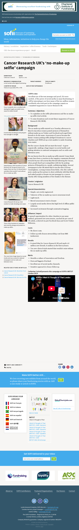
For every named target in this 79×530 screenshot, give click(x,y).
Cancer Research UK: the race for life (15, 277)
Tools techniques (49, 46)
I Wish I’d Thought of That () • (37, 437)
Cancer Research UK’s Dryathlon (13, 275)
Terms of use (43, 524)
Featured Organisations (43, 491)
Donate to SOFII (68, 50)
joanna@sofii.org (45, 512)
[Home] (27, 32)
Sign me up (70, 25)
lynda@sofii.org (53, 507)
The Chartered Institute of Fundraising (45, 14)
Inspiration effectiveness (30, 46)
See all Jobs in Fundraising (61, 408)
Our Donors (60, 491)
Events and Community (14, 365)
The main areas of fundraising (31, 57)
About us (9, 491)
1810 (42, 526)
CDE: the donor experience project (17, 50)
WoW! (33, 50)
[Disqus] (51, 328)
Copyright (50, 524)
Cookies (32, 524)
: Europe (37, 440)
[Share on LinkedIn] (72, 367)
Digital (8, 367)
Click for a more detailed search (65, 39)
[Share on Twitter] (60, 367)
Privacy (37, 524)
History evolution (11, 46)
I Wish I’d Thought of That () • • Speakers (37, 432)
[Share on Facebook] (64, 367)
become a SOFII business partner (25, 17)
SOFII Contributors (23, 491)
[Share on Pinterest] (68, 367)
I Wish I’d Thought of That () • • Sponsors (37, 424)
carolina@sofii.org (51, 509)
